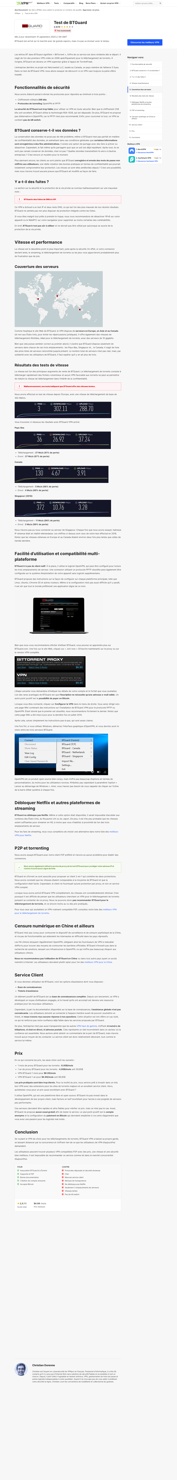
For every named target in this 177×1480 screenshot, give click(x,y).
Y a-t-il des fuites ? (139, 77)
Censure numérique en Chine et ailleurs (143, 118)
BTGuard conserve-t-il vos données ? (146, 70)
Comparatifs (69, 3)
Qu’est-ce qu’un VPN (109, 3)
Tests (56, 3)
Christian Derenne (43, 1365)
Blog (81, 3)
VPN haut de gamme (87, 1026)
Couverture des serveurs (141, 89)
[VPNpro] (24, 3)
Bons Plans (91, 3)
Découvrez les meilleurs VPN (145, 42)
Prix (133, 131)
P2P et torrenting (138, 110)
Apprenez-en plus (91, 10)
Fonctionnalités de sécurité (142, 64)
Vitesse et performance (140, 83)
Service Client (137, 125)
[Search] (160, 3)
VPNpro (17, 13)
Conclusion (136, 137)
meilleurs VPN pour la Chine (98, 962)
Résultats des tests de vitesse (143, 96)
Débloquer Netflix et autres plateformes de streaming (142, 103)
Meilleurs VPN (43, 3)
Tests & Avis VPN (31, 13)
